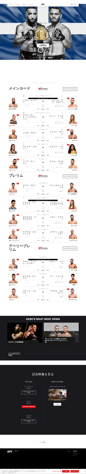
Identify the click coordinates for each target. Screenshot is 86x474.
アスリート (24, 4)
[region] (43, 471)
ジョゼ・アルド (29, 133)
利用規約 (75, 452)
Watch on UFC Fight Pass (70, 89)
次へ (82, 27)
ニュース (31, 4)
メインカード (35, 82)
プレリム (42, 82)
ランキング (17, 4)
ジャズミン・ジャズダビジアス (56, 203)
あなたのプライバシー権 (57, 471)
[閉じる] (84, 471)
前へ (4, 27)
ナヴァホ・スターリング (29, 233)
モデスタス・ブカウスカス (29, 218)
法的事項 (75, 451)
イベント (11, 4)
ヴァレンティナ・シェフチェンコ (29, 117)
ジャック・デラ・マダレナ (57, 101)
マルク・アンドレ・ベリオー (29, 262)
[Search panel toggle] (75, 4)
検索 (72, 4)
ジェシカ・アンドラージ (29, 203)
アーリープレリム (50, 82)
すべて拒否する (66, 471)
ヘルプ (68, 451)
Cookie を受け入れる (74, 471)
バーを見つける (57, 404)
